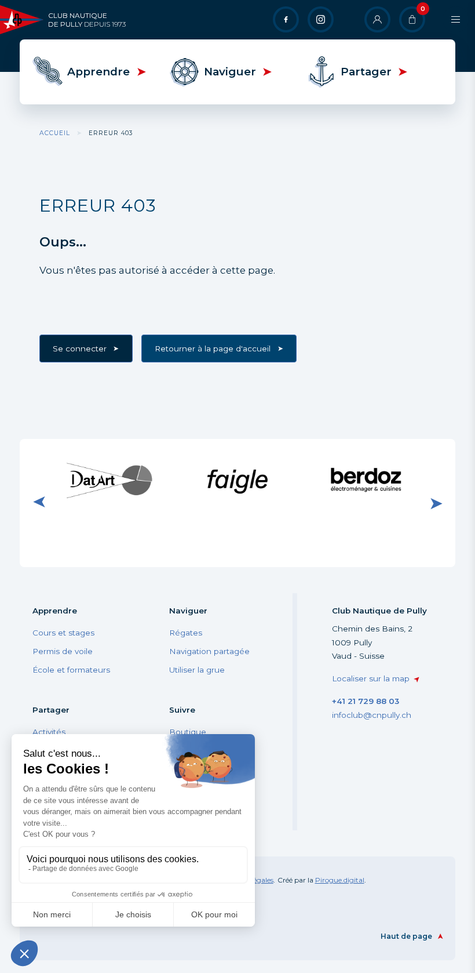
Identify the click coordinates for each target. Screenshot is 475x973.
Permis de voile (62, 651)
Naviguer (230, 71)
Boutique (187, 731)
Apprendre (98, 71)
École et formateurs (71, 669)
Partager (366, 71)
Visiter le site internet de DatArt (109, 480)
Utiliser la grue (197, 669)
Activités (48, 731)
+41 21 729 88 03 (365, 701)
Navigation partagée (209, 651)
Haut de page (406, 936)
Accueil (54, 133)
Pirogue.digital (339, 880)
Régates (185, 632)
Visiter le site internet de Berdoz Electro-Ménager (365, 480)
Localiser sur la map (371, 678)
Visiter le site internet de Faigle (237, 480)
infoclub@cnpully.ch (371, 715)
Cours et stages (63, 632)
